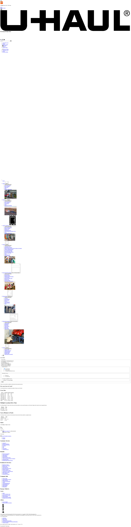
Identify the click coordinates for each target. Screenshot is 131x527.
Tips (3, 446)
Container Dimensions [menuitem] (8, 233)
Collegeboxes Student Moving (7, 471)
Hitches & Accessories (13, 321)
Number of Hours (4, 364)
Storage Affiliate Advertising (7, 502)
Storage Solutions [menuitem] (7, 280)
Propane (7, 347)
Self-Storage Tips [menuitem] (7, 254)
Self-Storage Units (5, 459)
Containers (12, 225)
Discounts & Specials (5, 474)
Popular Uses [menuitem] (7, 229)
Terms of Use (4, 519)
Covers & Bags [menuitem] (7, 277)
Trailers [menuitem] (3, 183)
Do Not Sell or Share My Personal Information (10, 521)
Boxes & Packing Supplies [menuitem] (6, 272)
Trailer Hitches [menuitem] (7, 323)
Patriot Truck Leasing (5, 472)
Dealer (3, 493)
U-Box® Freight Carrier (6, 494)
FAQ (3, 447)
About (4, 478)
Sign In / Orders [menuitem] (5, 47)
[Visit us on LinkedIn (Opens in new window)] (3, 509)
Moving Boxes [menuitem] (7, 274)
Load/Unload (7, 368)
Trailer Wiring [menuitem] (7, 328)
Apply (2, 381)
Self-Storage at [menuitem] (8, 247)
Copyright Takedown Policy (7, 520)
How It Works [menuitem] (7, 300)
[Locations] (4, 39)
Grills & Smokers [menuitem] (7, 351)
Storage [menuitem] (3, 244)
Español (3, 438)
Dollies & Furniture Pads (6, 457)
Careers (3, 482)
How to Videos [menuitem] (7, 186)
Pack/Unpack (7, 369)
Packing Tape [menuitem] (7, 279)
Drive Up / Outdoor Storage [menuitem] (9, 252)
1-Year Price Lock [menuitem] (5, 42)
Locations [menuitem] (5, 45)
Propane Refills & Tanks (6, 470)
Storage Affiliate (5, 501)
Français (3, 437)
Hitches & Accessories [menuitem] (8, 189)
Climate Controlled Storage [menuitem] (9, 249)
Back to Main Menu (8, 184)
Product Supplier (5, 496)
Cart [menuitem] (4, 46)
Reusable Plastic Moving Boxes (7, 460)
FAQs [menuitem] (5, 188)
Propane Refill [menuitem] (7, 349)
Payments (4, 445)
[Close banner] (1, 0)
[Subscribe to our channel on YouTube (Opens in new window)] (3, 512)
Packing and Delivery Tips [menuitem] (10, 231)
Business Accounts (5, 464)
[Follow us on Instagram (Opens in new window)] (3, 506)
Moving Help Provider (6, 495)
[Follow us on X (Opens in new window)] (3, 511)
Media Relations (5, 484)
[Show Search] (3, 39)
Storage (7, 244)
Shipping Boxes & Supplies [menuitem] (9, 276)
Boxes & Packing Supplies (16, 272)
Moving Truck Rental (5, 453)
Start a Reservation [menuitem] (8, 185)
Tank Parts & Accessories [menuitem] (9, 354)
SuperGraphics (4, 485)
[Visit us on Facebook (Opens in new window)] (3, 505)
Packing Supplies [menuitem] (7, 275)
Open (1, 7)
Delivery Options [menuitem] (7, 228)
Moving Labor (10, 296)
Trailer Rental (4, 455)
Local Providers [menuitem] (7, 299)
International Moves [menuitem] (8, 230)
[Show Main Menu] (1, 9)
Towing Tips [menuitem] (7, 203)
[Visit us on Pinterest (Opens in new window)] (3, 508)
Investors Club (6, 483)
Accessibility (4, 448)
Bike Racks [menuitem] (6, 325)
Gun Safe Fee (7, 376)
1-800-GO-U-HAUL (6, 431)
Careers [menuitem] (3, 43)
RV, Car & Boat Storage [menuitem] (8, 250)
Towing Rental (4, 456)
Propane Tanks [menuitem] (7, 353)
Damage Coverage (5, 469)
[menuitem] (68, 201)
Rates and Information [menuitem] (8, 227)
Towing (3, 199)
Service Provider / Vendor (6, 497)
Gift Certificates (5, 473)
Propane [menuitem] (3, 347)
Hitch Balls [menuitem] (6, 327)
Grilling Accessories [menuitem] (8, 350)
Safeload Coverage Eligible (8, 380)
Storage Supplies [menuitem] (7, 255)
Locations (5, 522)
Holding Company (6, 479)
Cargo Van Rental (5, 454)
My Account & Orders (6, 444)
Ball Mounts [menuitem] (6, 324)
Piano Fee (7, 375)
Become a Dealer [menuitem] (5, 44)
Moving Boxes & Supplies (6, 468)
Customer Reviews (5, 449)
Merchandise (4, 486)
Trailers (6, 183)
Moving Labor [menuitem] (4, 296)
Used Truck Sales (5, 467)
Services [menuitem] (7, 302)
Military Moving (5, 480)
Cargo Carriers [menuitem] (7, 326)
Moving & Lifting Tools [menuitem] (8, 278)
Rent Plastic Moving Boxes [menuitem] (9, 281)
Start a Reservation (8, 201)
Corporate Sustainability (6, 481)
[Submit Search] (11, 41)
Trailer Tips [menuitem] (6, 187)
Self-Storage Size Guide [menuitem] (8, 251)
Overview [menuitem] (6, 298)
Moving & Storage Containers (8, 458)
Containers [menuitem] (5, 225)
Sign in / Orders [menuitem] (5, 49)
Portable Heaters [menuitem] (7, 352)
